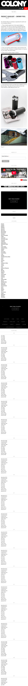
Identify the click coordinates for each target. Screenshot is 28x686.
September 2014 (4, 554)
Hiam (2, 261)
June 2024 (3, 372)
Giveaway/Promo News (5, 256)
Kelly (2, 266)
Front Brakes (3, 252)
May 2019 (3, 467)
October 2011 (3, 607)
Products (5, 321)
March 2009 (3, 653)
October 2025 (3, 350)
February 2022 (3, 414)
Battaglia (2, 227)
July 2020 (3, 447)
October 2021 (3, 422)
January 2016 (3, 527)
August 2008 (3, 665)
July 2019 (3, 465)
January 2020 (3, 454)
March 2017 (3, 507)
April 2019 (3, 469)
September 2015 (4, 536)
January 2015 (3, 546)
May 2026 (3, 338)
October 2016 (3, 516)
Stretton (2, 289)
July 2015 (3, 538)
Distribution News (4, 244)
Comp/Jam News (4, 239)
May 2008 (3, 669)
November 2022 (4, 402)
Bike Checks (3, 231)
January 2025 (3, 360)
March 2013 (3, 580)
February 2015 (3, 544)
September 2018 (4, 481)
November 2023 (4, 384)
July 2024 (3, 371)
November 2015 (4, 533)
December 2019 (4, 459)
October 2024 (3, 367)
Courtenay (3, 240)
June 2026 (3, 337)
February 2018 (3, 489)
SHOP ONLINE (6, 319)
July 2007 (3, 684)
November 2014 (4, 551)
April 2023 (3, 393)
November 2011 (4, 606)
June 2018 (3, 484)
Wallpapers (3, 294)
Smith (2, 287)
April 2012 (3, 597)
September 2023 (4, 386)
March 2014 (3, 561)
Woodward (3, 297)
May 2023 (3, 391)
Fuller (2, 254)
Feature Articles (4, 247)
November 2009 (4, 643)
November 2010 (4, 624)
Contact (12, 324)
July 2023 (3, 389)
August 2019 (3, 464)
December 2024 (4, 364)
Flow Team (3, 251)
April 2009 (3, 652)
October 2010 (3, 626)
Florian (2, 250)
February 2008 (3, 672)
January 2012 (3, 600)
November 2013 (4, 570)
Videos (2, 293)
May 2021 (3, 428)
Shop (26, 8)
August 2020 (3, 445)
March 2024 (3, 376)
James (2, 264)
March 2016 (3, 525)
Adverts (2, 223)
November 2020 (4, 442)
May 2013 (3, 577)
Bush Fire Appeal (4, 235)
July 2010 (3, 629)
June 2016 (3, 521)
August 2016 (3, 518)
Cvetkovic (3, 241)
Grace (2, 258)
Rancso (2, 280)
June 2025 (3, 355)
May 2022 (3, 410)
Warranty (18, 324)
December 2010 (4, 623)
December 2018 (4, 477)
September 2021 (4, 423)
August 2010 (3, 628)
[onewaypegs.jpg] (14, 68)
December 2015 (4, 532)
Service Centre (4, 285)
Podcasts (3, 276)
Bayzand (2, 229)
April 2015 (3, 542)
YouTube (24, 324)
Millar (7, 17)
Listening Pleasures (5, 268)
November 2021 (4, 420)
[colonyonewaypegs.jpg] (14, 108)
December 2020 (4, 440)
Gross (2, 259)
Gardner (2, 255)
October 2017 (3, 498)
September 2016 (4, 517)
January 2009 (3, 655)
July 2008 (3, 666)
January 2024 (3, 378)
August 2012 (3, 592)
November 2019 (4, 460)
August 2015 (3, 537)
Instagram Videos (4, 263)
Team (18, 319)
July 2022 (3, 407)
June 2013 (3, 576)
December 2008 (4, 660)
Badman (2, 226)
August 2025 (3, 352)
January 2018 (3, 491)
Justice (2, 265)
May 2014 (3, 559)
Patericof (3, 275)
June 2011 (3, 612)
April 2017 (3, 505)
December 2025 (4, 347)
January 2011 (3, 619)
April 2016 (3, 523)
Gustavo (2, 260)
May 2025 (3, 356)
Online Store (3, 274)
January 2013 (3, 582)
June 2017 (3, 503)
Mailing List (19, 327)
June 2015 (3, 539)
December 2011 (4, 605)
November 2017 (4, 496)
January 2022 (3, 415)
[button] (20, 8)
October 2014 (3, 553)
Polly (2, 278)
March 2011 (3, 616)
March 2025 (3, 357)
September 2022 (4, 405)
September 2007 (4, 682)
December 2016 (4, 513)
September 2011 (4, 609)
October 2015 (3, 534)
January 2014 (3, 564)
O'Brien (2, 273)
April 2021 (3, 429)
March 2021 (3, 431)
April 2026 (3, 339)
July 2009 (3, 648)
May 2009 (3, 650)
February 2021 (3, 432)
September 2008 (4, 664)
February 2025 (3, 359)
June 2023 (3, 390)
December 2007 (4, 678)
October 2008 (3, 662)
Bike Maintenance (10, 327)
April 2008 (3, 670)
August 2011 (3, 610)
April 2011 (3, 615)
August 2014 (3, 555)
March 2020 (3, 452)
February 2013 (3, 581)
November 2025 (4, 349)
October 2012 (3, 589)
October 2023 (3, 385)
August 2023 (3, 388)
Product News (4, 279)
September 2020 (4, 444)
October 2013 (3, 571)
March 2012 (3, 598)
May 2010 (3, 632)
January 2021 (3, 433)
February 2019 (3, 471)
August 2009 (3, 646)
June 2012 (3, 594)
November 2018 (4, 478)
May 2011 (3, 614)
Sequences (3, 284)
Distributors (5, 324)
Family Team (3, 246)
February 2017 (3, 508)
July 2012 (3, 593)
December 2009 (4, 641)
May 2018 (3, 486)
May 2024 (3, 373)
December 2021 (4, 419)
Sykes (2, 290)
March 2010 (3, 635)
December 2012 (4, 587)
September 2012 (4, 590)
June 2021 (3, 427)
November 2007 (4, 679)
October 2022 (3, 403)
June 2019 (3, 466)
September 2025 (4, 351)
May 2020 (3, 449)
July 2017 (3, 501)
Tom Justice (3, 292)
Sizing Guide (12, 321)
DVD (2, 245)
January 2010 (3, 637)
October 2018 (3, 479)
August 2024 (3, 369)
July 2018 (3, 483)
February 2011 (3, 617)
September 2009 (4, 645)
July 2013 (3, 575)
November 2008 (4, 661)
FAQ (18, 321)
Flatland (2, 249)
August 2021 (3, 424)
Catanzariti (3, 237)
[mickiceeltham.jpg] (14, 136)
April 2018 (3, 487)
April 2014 (3, 560)
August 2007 (3, 683)
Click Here (14, 201)
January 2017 (3, 509)
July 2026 (3, 335)
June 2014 (3, 558)
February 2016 (3, 526)
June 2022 (3, 408)
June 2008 (3, 667)
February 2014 (3, 563)
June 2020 (3, 448)
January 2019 (3, 472)
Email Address (5, 156)
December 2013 (4, 568)
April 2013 (3, 578)
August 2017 (3, 500)
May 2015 (3, 541)
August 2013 (3, 573)
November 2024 (4, 366)
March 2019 (3, 470)
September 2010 (4, 627)
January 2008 (3, 674)
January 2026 (3, 343)
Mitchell (2, 270)
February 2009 (3, 654)
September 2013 (4, 572)
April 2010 (3, 633)
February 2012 (3, 599)
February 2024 (3, 377)
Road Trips (3, 283)
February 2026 (3, 342)
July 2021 (3, 426)
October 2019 (3, 461)
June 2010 (3, 631)
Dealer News (3, 242)
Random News (4, 281)
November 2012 (4, 588)
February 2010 (3, 636)
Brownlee (3, 234)
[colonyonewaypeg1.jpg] (14, 39)
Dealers (23, 321)
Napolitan (3, 271)
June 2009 (3, 649)
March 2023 (3, 394)
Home (13, 319)
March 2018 (3, 488)
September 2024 (4, 368)
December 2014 (4, 550)
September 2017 (4, 499)
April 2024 (3, 374)
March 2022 (3, 412)
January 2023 (3, 396)
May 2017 (3, 504)
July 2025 (3, 354)
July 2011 (3, 611)
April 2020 (3, 450)
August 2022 (3, 406)
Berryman (3, 230)
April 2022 (3, 411)
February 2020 (3, 453)
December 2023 (4, 383)
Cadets (2, 236)
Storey (2, 288)
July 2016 (3, 520)
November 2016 (4, 515)
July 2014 (3, 556)
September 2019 (4, 462)
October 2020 (3, 443)
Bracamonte (3, 232)
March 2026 (3, 340)
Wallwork (2, 295)
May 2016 (3, 522)
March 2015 (3, 543)
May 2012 (3, 595)
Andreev (2, 225)
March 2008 (3, 671)
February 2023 (3, 395)
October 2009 (3, 644)
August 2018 (3, 482)
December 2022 (4, 401)
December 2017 (4, 495)
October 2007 (3, 681)
